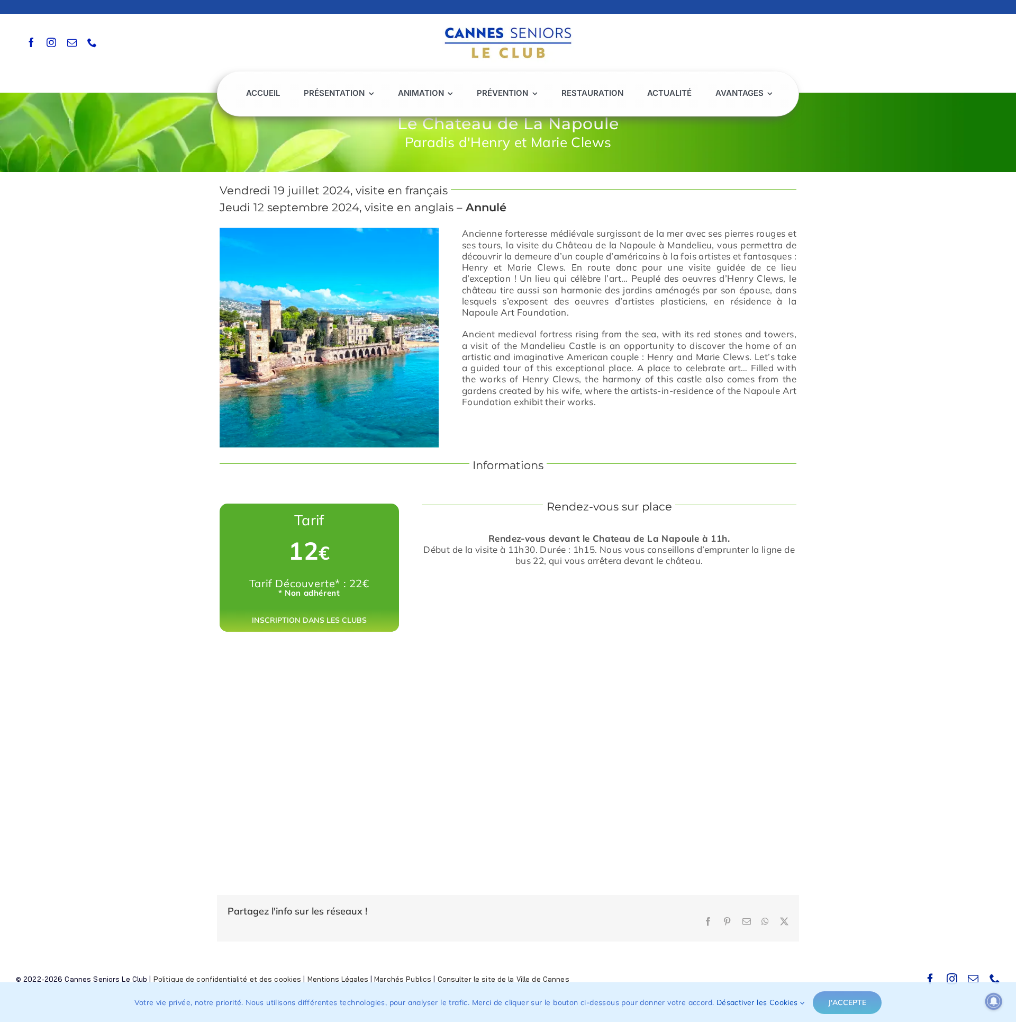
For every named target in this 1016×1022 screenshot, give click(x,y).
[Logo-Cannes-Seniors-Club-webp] (508, 24)
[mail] (72, 42)
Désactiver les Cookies (758, 1002)
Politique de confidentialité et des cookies (227, 979)
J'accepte (847, 1002)
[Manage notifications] (993, 1001)
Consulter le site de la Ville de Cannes (503, 979)
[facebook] (31, 42)
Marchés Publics (402, 979)
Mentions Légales (337, 979)
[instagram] (51, 42)
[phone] (92, 42)
